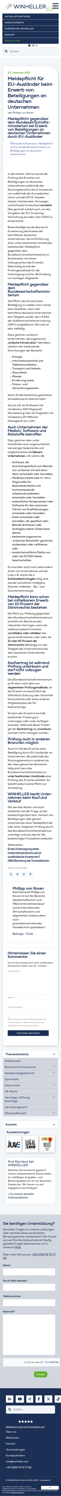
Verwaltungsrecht (16, 1107)
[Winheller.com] (30, 8)
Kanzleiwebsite (14, 22)
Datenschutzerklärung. (17, 1492)
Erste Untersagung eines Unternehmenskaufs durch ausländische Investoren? (24, 852)
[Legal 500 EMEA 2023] (30, 1144)
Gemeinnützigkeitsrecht (19, 1073)
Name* (7, 1265)
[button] (10, 874)
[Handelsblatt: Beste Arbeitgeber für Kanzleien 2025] (47, 1144)
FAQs (17, 1247)
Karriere (10, 1443)
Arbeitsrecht (13, 1061)
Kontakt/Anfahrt (15, 1455)
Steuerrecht (12, 1085)
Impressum (45, 1480)
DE (33, 45)
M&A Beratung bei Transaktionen (28, 860)
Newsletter (12, 40)
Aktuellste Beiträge (17, 16)
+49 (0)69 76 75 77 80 (19, 1467)
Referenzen (12, 1437)
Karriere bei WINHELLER (19, 28)
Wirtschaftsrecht (15, 1113)
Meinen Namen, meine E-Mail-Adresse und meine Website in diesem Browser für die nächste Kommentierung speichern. (27, 1022)
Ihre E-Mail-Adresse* (15, 1280)
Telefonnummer (12, 1296)
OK (50, 1488)
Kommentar (14, 971)
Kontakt (10, 34)
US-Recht (11, 1091)
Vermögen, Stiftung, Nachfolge (17, 1099)
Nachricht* (9, 1311)
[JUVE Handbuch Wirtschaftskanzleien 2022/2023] (13, 1144)
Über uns (11, 1431)
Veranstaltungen (15, 1449)
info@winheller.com (17, 1461)
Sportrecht (12, 1079)
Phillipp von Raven (23, 112)
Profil (29, 933)
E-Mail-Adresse (15, 1007)
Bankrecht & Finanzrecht (20, 1067)
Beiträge (18, 933)
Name (11, 997)
